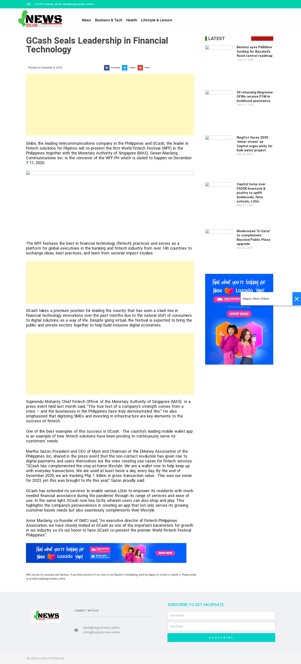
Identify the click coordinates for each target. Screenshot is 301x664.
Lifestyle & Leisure (156, 20)
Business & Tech (108, 20)
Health (131, 20)
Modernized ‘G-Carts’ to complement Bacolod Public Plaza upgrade (254, 237)
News (86, 20)
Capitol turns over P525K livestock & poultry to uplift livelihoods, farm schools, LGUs (251, 192)
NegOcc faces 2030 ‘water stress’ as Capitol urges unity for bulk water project (255, 143)
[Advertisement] (110, 104)
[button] (113, 67)
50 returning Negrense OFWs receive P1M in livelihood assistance (255, 96)
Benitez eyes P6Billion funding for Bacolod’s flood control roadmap (255, 51)
